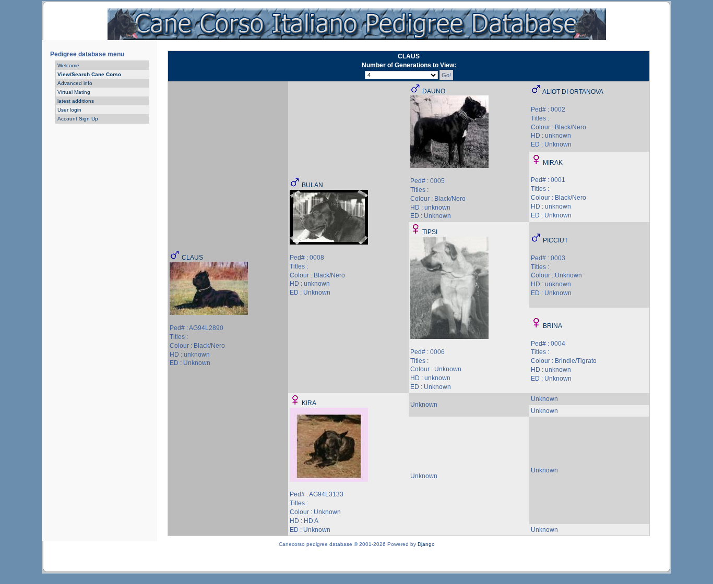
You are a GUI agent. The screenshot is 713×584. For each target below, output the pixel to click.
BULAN (312, 185)
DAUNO (433, 91)
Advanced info (74, 83)
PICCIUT (555, 240)
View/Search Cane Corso (89, 74)
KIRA (309, 403)
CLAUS (192, 257)
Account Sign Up (77, 118)
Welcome (68, 65)
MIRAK (553, 162)
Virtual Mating (73, 92)
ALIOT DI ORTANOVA (572, 91)
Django (426, 544)
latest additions (75, 101)
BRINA (552, 326)
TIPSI (429, 232)
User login (69, 110)
